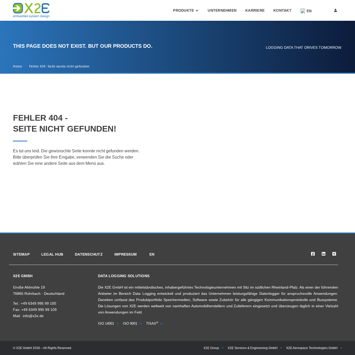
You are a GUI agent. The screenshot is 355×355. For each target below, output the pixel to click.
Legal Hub (52, 254)
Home (17, 66)
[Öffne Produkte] (197, 10)
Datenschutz (89, 254)
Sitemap (21, 254)
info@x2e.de (33, 316)
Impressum (125, 254)
